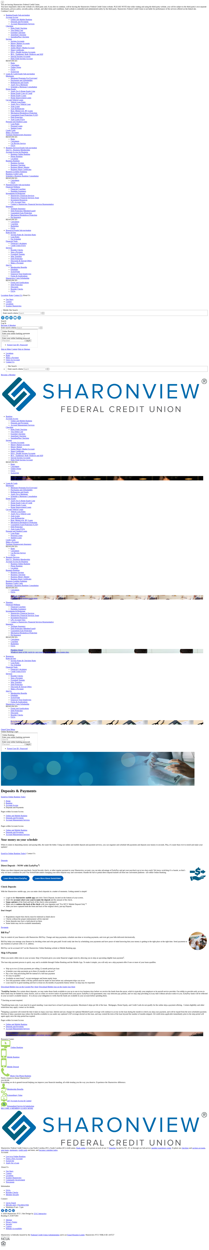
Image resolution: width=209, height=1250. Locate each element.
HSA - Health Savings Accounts (23, 52)
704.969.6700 (23, 1205)
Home (8, 801)
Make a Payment (12, 133)
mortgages (14, 1150)
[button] (8, 729)
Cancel (11, 11)
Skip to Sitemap (24, 349)
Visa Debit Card (17, 30)
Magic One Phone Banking (20, 1076)
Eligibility (14, 269)
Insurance (9, 206)
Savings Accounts (17, 41)
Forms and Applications (20, 282)
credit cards (23, 1150)
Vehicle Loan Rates (18, 102)
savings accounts (198, 1148)
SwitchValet (15, 272)
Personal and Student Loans (16, 122)
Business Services (12, 148)
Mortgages (10, 76)
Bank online (81, 1148)
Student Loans (16, 128)
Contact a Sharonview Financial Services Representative (32, 204)
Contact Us (18, 295)
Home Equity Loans (18, 96)
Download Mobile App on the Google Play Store (19, 987)
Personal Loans (16, 126)
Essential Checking (18, 33)
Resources (10, 230)
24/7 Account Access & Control (19, 1101)
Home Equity (11, 89)
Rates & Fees (11, 232)
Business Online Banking (20, 154)
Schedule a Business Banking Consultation (22, 176)
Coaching (14, 224)
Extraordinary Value (14, 1095)
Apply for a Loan (12, 1163)
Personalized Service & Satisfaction (20, 1106)
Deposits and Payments (19, 22)
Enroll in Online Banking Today (13, 797)
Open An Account (13, 360)
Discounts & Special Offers (21, 261)
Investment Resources (19, 200)
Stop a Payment (17, 252)
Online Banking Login (9, 732)
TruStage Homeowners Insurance (18, 135)
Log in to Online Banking (16, 1156)
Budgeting (15, 226)
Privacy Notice (11, 1222)
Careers (9, 302)
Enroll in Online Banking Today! (13, 853)
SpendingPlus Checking (20, 37)
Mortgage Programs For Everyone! (24, 78)
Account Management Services (22, 24)
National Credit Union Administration (45, 1235)
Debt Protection (17, 117)
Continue (4, 11)
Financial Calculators (19, 243)
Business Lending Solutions (16, 172)
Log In (3, 323)
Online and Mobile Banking (21, 19)
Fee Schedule (16, 239)
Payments (4, 927)
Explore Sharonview (14, 306)
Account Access (12, 17)
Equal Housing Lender (76, 1235)
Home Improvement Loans (21, 98)
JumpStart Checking (18, 35)
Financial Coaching (18, 189)
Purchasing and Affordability (22, 80)
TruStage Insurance (18, 209)
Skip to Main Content (9, 349)
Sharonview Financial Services (22, 196)
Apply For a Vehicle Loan (21, 104)
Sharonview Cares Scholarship (17, 278)
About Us (26, 295)
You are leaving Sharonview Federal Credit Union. (20, 5)
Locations (14, 159)
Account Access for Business (17, 152)
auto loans (5, 1150)
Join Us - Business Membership (18, 150)
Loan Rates (15, 124)
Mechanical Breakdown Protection (24, 113)
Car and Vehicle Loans (14, 100)
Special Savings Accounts (20, 56)
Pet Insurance (16, 217)
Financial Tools (12, 241)
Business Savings (17, 163)
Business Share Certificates (21, 169)
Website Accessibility (14, 1229)
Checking (9, 26)
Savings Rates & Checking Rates (23, 235)
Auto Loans (15, 106)
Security (9, 1224)
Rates (13, 63)
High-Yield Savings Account (22, 59)
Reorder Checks (17, 250)
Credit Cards (10, 130)
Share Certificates (17, 50)
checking (185, 1148)
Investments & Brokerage (15, 193)
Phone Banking (16, 156)
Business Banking (13, 161)
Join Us (9, 265)
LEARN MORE (26, 1108)
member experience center (161, 1148)
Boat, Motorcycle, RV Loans (22, 111)
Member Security (12, 1195)
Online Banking (16, 1047)
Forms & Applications (19, 276)
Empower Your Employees (21, 274)
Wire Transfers (16, 256)
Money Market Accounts (20, 43)
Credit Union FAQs (18, 246)
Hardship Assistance (18, 191)
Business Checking (18, 165)
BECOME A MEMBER (10, 1108)
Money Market (16, 46)
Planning (9, 185)
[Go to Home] (104, 412)
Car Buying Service (18, 143)
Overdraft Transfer (18, 254)
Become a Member (8, 375)
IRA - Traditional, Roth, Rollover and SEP (27, 54)
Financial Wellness (13, 187)
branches (112, 1148)
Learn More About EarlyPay (15, 878)
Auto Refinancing (17, 109)
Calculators (15, 65)
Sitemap (9, 1220)
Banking (9, 15)
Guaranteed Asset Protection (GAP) (24, 115)
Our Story (9, 299)
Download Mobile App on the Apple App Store (57, 987)
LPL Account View (18, 202)
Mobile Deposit (13, 1067)
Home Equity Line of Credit (21, 93)
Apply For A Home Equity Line (23, 91)
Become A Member (8, 325)
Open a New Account (14, 1159)
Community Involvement (15, 1180)
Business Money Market (20, 167)
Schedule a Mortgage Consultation (24, 87)
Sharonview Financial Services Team (25, 198)
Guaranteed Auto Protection (21, 213)
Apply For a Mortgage (19, 85)
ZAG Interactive (40, 1214)
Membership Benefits (19, 267)
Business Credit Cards (14, 174)
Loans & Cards (11, 74)
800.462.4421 (11, 1205)
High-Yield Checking (19, 28)
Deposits (4, 860)
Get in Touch (11, 1203)
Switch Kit (15, 72)
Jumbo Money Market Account (22, 48)
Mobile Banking (13, 1057)
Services (9, 248)
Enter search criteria (10, 313)
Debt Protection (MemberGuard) (23, 211)
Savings (9, 39)
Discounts (14, 287)
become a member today (48, 1150)
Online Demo (16, 67)
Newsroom (10, 1182)
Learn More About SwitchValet (48, 878)
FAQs (13, 69)
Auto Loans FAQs (18, 119)
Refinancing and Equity (20, 83)
